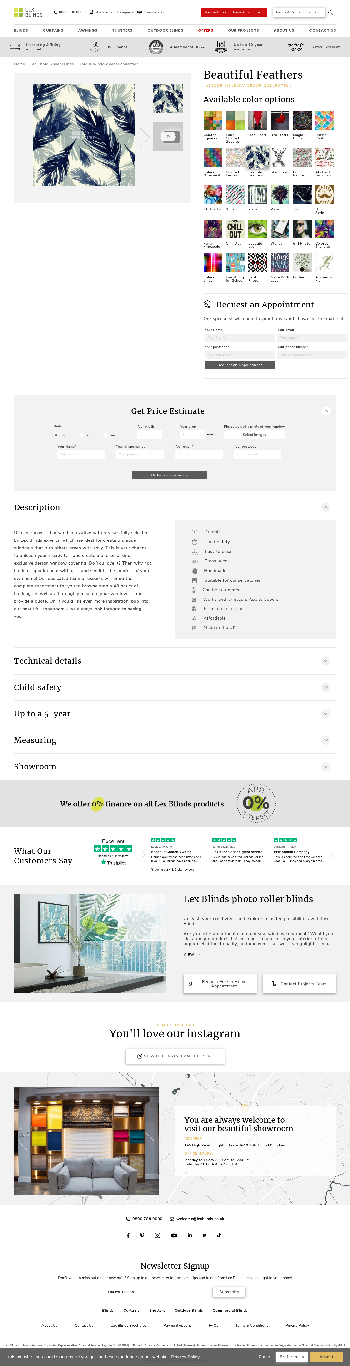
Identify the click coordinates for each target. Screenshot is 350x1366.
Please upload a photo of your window (254, 427)
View (189, 954)
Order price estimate (169, 475)
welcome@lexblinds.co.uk (200, 1218)
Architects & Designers (114, 12)
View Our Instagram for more (178, 1056)
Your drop (188, 427)
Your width (145, 427)
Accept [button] (327, 1357)
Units (58, 426)
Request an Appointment (239, 365)
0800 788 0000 (147, 1218)
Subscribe (229, 1292)
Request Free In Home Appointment (234, 12)
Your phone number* (293, 347)
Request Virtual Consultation (299, 12)
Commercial (154, 12)
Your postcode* (217, 347)
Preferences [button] (292, 1357)
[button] (144, 138)
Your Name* (214, 330)
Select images (254, 434)
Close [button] (264, 1357)
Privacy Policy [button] (185, 1357)
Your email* (286, 330)
